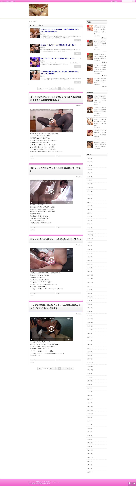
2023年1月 (89, 315)
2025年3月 (89, 220)
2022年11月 (90, 322)
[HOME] (113, 1)
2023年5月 (89, 300)
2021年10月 (90, 370)
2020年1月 (89, 446)
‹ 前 (51, 88)
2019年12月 (90, 450)
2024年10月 (90, 238)
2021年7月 (89, 381)
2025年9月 (89, 198)
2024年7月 (89, 249)
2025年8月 (89, 202)
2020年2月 (89, 443)
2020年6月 (89, 428)
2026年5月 (89, 169)
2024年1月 (89, 271)
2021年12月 (90, 362)
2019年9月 (89, 461)
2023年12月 (90, 275)
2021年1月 (89, 402)
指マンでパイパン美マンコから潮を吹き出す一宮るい (57, 58)
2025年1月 (89, 227)
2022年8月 (89, 333)
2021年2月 (89, 399)
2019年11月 (90, 453)
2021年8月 (89, 377)
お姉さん (42, 34)
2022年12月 (90, 318)
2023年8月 (89, 289)
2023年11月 (90, 278)
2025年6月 (89, 209)
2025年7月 (89, 205)
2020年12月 (90, 406)
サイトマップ (118, 1)
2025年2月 (89, 224)
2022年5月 (89, 344)
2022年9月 (89, 329)
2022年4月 (89, 348)
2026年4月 (89, 173)
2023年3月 (89, 308)
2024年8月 (89, 246)
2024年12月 (90, 231)
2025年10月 (90, 194)
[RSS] (111, 1)
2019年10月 (90, 457)
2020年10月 (90, 413)
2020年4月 (89, 435)
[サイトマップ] (115, 1)
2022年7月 (89, 337)
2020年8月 (89, 421)
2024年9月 (89, 242)
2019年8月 (89, 464)
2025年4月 (89, 216)
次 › (68, 88)
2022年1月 (89, 359)
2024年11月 (90, 235)
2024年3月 (89, 264)
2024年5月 (89, 256)
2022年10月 (90, 326)
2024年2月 (89, 267)
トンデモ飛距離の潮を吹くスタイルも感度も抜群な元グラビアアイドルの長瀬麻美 (59, 72)
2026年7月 (89, 162)
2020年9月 (89, 417)
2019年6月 (89, 472)
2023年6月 (89, 297)
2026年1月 (89, 184)
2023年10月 (90, 282)
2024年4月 (89, 260)
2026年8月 (89, 158)
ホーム (39, 88)
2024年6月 (89, 253)
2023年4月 (89, 304)
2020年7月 (89, 424)
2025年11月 (90, 191)
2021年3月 (89, 395)
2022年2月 (89, 355)
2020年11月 (90, 410)
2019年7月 (89, 468)
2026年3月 (89, 176)
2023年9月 (89, 286)
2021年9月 (89, 373)
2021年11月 (90, 366)
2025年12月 (90, 187)
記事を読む (78, 40)
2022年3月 (89, 351)
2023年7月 (89, 293)
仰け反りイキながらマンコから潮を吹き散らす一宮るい (58, 45)
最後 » (72, 88)
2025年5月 (89, 213)
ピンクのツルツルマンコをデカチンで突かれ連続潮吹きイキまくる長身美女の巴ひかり (59, 30)
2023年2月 (89, 311)
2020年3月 (89, 439)
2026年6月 (89, 165)
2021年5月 (89, 388)
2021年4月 (89, 391)
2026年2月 (89, 180)
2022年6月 (89, 340)
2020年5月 (89, 432)
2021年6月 (89, 384)
